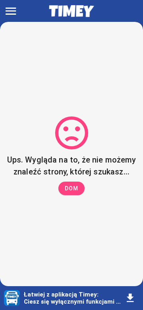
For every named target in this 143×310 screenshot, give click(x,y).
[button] (71, 188)
